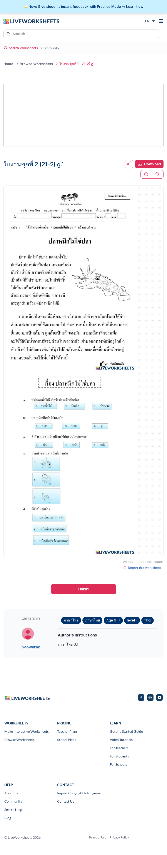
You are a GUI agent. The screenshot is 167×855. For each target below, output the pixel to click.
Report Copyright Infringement (80, 793)
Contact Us (65, 801)
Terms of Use (97, 837)
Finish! (83, 589)
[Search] (8, 33)
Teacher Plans (67, 731)
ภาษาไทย (71, 620)
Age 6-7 (113, 620)
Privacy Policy (119, 837)
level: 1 (132, 620)
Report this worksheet (144, 568)
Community (13, 801)
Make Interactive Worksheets (26, 731)
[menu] (161, 21)
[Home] (31, 21)
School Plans (66, 739)
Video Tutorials (121, 739)
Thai (147, 620)
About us (11, 793)
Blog (7, 818)
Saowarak (31, 647)
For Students (119, 756)
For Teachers (119, 748)
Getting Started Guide (126, 731)
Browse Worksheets (19, 739)
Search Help (13, 809)
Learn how (134, 6)
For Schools (118, 764)
